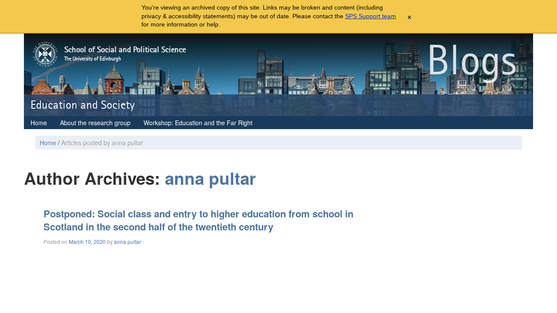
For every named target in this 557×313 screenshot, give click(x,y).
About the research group (95, 122)
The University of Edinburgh (92, 58)
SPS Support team (370, 16)
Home (38, 122)
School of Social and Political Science (125, 50)
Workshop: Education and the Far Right (198, 122)
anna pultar (210, 178)
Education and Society (82, 105)
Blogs (471, 61)
